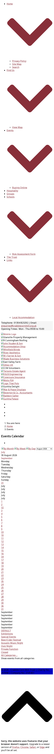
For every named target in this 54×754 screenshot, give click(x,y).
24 (2, 584)
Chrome (24, 747)
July (3, 452)
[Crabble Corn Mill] (8, 334)
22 (2, 575)
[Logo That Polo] (10, 383)
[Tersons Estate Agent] (13, 371)
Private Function (9, 649)
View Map (17, 127)
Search (15, 67)
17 (2, 559)
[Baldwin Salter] (10, 395)
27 (2, 593)
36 (2, 606)
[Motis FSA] (7, 380)
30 (2, 602)
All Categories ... (9, 655)
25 (2, 587)
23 (2, 578)
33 (2, 532)
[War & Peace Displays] (13, 389)
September (7, 458)
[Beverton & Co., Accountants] (16, 392)
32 (2, 507)
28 (2, 596)
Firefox (15, 747)
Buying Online (19, 187)
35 (2, 581)
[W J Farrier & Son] (11, 355)
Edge (42, 747)
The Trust (12, 257)
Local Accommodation (23, 317)
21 (2, 572)
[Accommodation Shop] (13, 346)
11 (2, 538)
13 (2, 544)
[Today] (31, 448)
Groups (10, 193)
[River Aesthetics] (10, 352)
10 (2, 535)
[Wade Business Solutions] (15, 358)
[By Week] (20, 448)
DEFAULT (6, 630)
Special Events (8, 636)
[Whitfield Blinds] (10, 349)
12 (2, 541)
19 (2, 566)
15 (2, 550)
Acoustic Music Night (12, 642)
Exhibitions (7, 633)
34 (2, 556)
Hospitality (12, 190)
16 (2, 553)
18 (2, 562)
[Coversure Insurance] (13, 377)
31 (2, 482)
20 (2, 569)
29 (2, 599)
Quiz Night (6, 646)
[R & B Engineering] (11, 374)
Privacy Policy (19, 61)
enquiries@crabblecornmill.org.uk (18, 325)
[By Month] (8, 448)
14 (2, 547)
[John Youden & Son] (12, 343)
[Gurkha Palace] (9, 398)
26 (2, 590)
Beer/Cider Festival (11, 639)
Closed (4, 652)
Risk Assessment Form (23, 254)
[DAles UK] (7, 365)
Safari (33, 747)
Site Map (16, 64)
